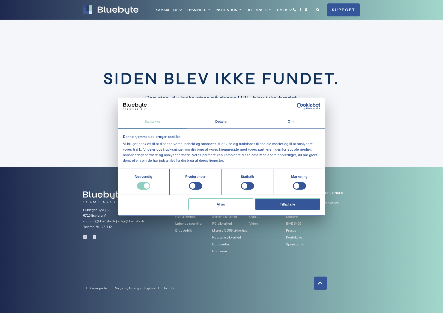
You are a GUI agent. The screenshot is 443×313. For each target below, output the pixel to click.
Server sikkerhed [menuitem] (224, 217)
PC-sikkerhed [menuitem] (222, 223)
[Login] (307, 9)
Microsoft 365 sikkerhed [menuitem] (230, 230)
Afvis (221, 204)
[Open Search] (318, 9)
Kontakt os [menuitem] (294, 237)
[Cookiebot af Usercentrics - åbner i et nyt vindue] (300, 106)
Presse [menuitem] (291, 230)
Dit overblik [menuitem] (183, 230)
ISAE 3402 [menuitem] (293, 223)
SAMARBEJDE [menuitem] (167, 10)
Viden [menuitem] (253, 223)
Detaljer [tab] (221, 121)
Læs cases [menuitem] (331, 203)
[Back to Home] (110, 10)
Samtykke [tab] (152, 121)
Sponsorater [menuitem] (295, 244)
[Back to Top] (320, 283)
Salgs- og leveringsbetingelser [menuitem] (135, 288)
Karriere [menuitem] (292, 217)
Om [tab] (290, 121)
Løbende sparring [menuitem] (188, 223)
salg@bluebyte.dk (131, 221)
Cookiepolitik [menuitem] (98, 288)
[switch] (195, 186)
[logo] (103, 197)
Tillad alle (287, 204)
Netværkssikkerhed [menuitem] (226, 237)
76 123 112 (103, 227)
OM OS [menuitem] (282, 10)
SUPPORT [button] (343, 9)
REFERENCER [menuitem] (257, 10)
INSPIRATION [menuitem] (226, 10)
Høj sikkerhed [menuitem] (185, 217)
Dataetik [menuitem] (168, 288)
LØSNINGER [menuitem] (197, 10)
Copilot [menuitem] (254, 217)
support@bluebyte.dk (99, 221)
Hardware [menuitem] (219, 251)
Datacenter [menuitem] (220, 244)
